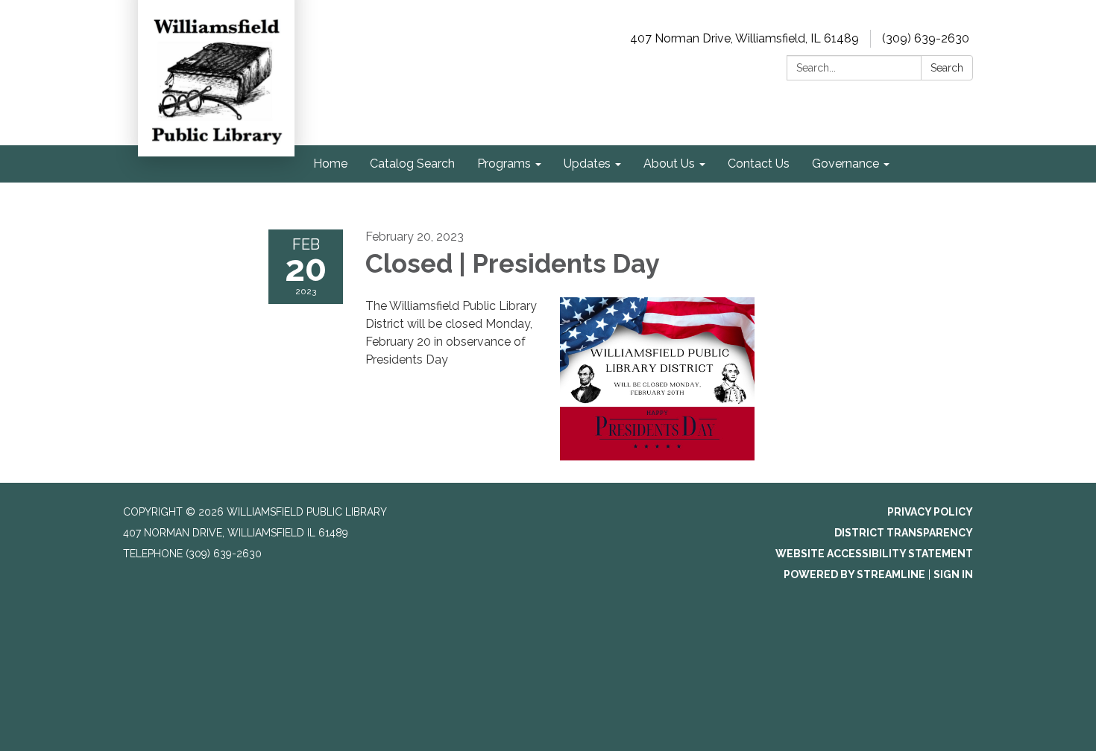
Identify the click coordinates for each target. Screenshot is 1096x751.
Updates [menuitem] (587, 163)
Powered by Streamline (854, 574)
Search (946, 68)
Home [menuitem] (330, 163)
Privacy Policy (930, 512)
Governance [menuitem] (845, 163)
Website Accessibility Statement (874, 554)
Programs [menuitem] (504, 163)
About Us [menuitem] (669, 163)
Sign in (953, 574)
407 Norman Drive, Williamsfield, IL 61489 (744, 38)
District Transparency (903, 533)
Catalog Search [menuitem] (412, 163)
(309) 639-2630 (925, 38)
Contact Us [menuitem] (759, 163)
